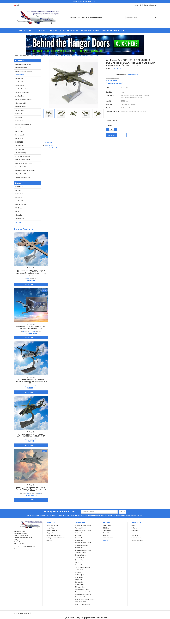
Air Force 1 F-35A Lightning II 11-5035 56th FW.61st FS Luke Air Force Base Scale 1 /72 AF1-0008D (31, 489)
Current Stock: (111, 120)
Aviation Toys (19, 96)
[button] (85, 45)
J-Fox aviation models (22, 156)
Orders (134, 525)
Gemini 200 (19, 121)
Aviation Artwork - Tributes (24, 89)
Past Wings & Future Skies (23, 163)
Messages (135, 530)
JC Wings (18, 190)
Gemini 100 (19, 117)
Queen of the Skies (21, 167)
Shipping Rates (72, 30)
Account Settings (137, 540)
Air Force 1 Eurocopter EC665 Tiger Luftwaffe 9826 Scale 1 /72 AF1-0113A (31, 435)
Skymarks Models (20, 174)
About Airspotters (26, 30)
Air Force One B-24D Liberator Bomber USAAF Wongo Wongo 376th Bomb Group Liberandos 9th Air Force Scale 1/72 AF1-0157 (31, 272)
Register (153, 5)
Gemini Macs (19, 128)
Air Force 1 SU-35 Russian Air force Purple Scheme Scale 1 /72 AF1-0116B (31, 327)
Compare (137, 5)
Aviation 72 (19, 82)
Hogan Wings (19, 138)
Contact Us (41, 30)
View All (18, 222)
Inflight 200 (19, 142)
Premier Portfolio (20, 204)
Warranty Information (52, 148)
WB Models (18, 208)
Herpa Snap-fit (20, 135)
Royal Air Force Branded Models (25, 170)
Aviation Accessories (22, 92)
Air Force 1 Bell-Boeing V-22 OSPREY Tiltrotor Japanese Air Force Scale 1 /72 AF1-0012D (31, 381)
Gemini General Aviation (23, 124)
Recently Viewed (137, 538)
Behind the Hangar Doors (90, 30)
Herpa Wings (19, 131)
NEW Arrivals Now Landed (23, 64)
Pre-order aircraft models (23, 71)
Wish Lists (135, 535)
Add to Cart (29, 284)
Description (48, 143)
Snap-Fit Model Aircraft (22, 177)
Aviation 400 (19, 85)
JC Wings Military (20, 153)
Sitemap (49, 540)
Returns (134, 528)
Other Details (49, 145)
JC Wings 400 (19, 149)
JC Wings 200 (19, 145)
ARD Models (19, 78)
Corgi (17, 211)
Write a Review (133, 74)
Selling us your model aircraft (113, 30)
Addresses (135, 533)
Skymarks (18, 215)
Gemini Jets (19, 114)
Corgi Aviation (19, 110)
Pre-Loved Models (21, 68)
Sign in (146, 5)
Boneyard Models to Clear (23, 99)
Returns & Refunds (57, 30)
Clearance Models (20, 103)
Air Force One (19, 75)
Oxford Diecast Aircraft (22, 160)
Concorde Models (20, 107)
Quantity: (109, 125)
